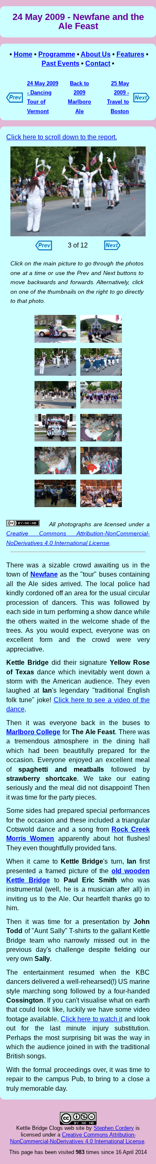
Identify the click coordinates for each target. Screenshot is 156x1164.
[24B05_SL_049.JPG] (101, 341)
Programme (56, 54)
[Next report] (141, 100)
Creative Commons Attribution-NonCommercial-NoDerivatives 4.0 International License (77, 1138)
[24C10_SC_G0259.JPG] (55, 473)
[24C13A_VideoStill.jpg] (55, 506)
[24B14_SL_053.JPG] (101, 407)
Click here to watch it (92, 1019)
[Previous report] (14, 100)
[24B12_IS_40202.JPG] (55, 407)
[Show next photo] (112, 247)
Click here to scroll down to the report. (61, 137)
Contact (97, 63)
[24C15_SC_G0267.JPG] (101, 506)
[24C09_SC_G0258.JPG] (101, 440)
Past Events (60, 63)
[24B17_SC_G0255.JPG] (55, 440)
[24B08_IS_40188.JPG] (78, 191)
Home (23, 54)
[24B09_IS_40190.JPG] (101, 374)
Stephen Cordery (114, 1128)
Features (130, 54)
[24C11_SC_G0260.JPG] (101, 473)
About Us (96, 54)
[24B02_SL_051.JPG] (55, 341)
